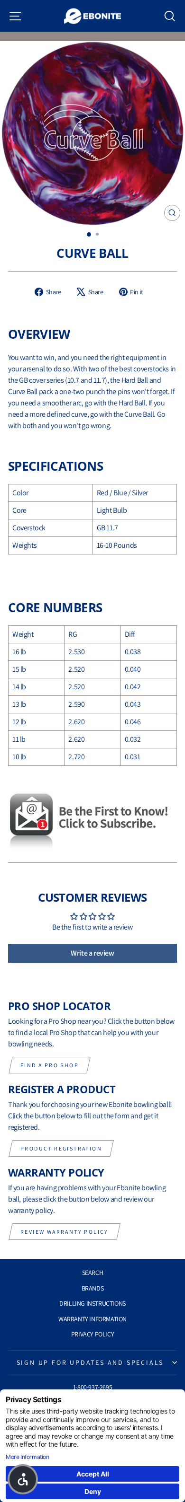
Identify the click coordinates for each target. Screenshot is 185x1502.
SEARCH (92, 1272)
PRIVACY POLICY (92, 1334)
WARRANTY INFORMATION (92, 1319)
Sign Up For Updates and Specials (90, 1362)
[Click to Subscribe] (92, 821)
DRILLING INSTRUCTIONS (92, 1303)
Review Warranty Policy (64, 1231)
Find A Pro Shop (49, 1065)
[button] (23, 1479)
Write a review (92, 953)
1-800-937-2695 (92, 1387)
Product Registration (61, 1148)
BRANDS (93, 1288)
